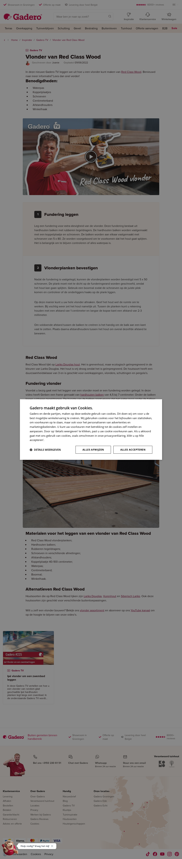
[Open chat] (10, 849)
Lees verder (52, 440)
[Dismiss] (52, 846)
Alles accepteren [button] (132, 449)
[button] (45, 450)
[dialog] (91, 429)
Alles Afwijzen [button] (93, 449)
